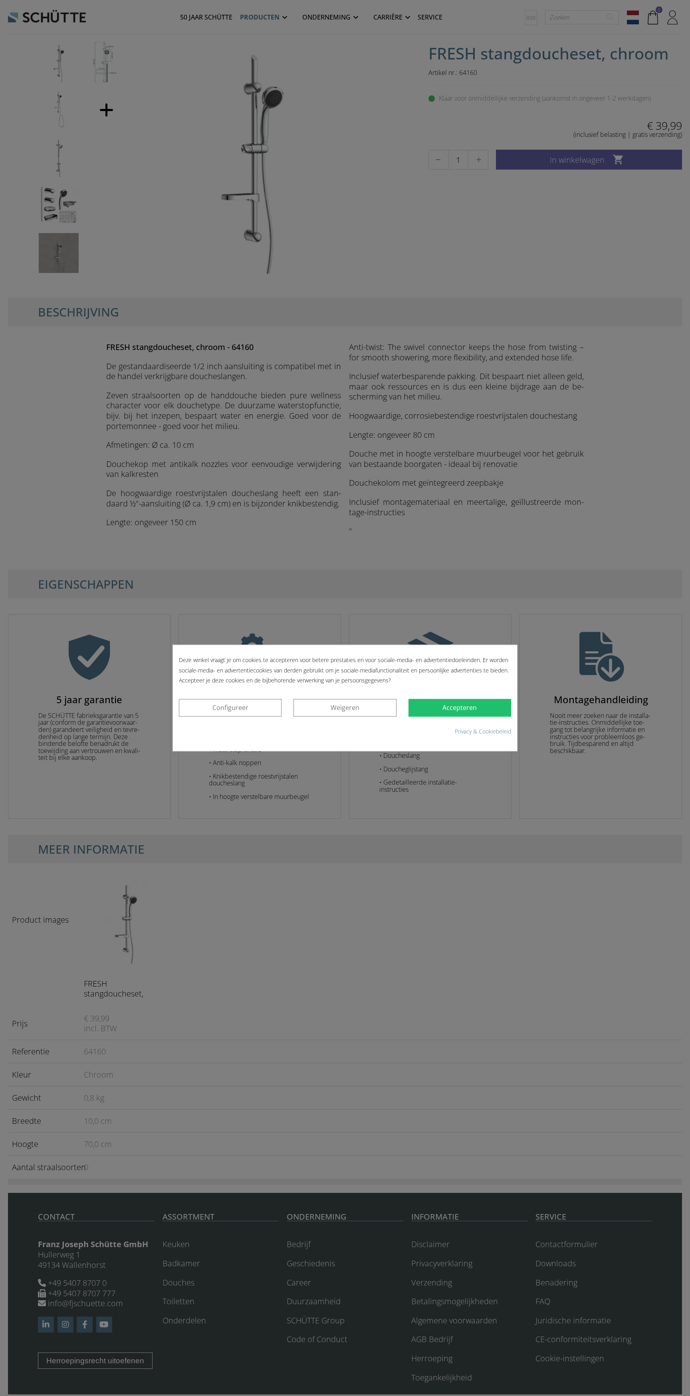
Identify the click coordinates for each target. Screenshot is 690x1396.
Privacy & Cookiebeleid (483, 731)
